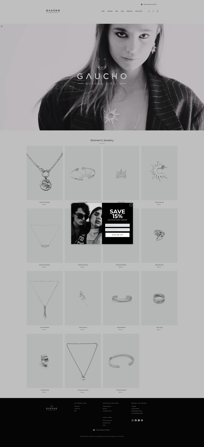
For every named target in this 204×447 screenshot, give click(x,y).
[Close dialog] (130, 205)
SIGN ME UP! (117, 235)
